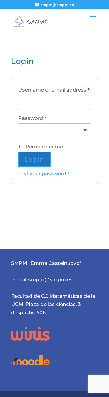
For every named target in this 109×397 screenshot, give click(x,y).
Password (32, 118)
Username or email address (54, 90)
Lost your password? (43, 174)
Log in (34, 159)
